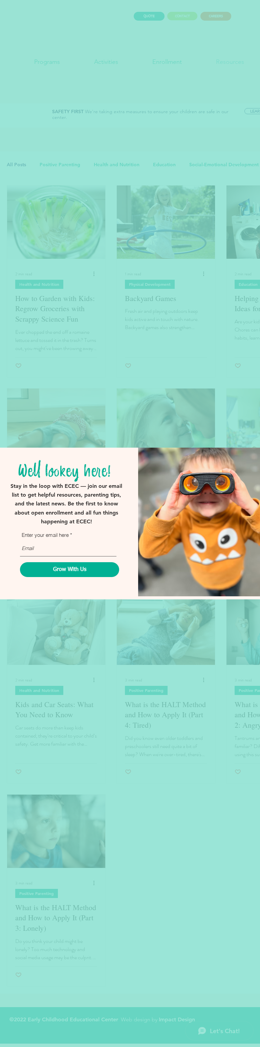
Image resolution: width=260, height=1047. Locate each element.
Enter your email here (45, 535)
